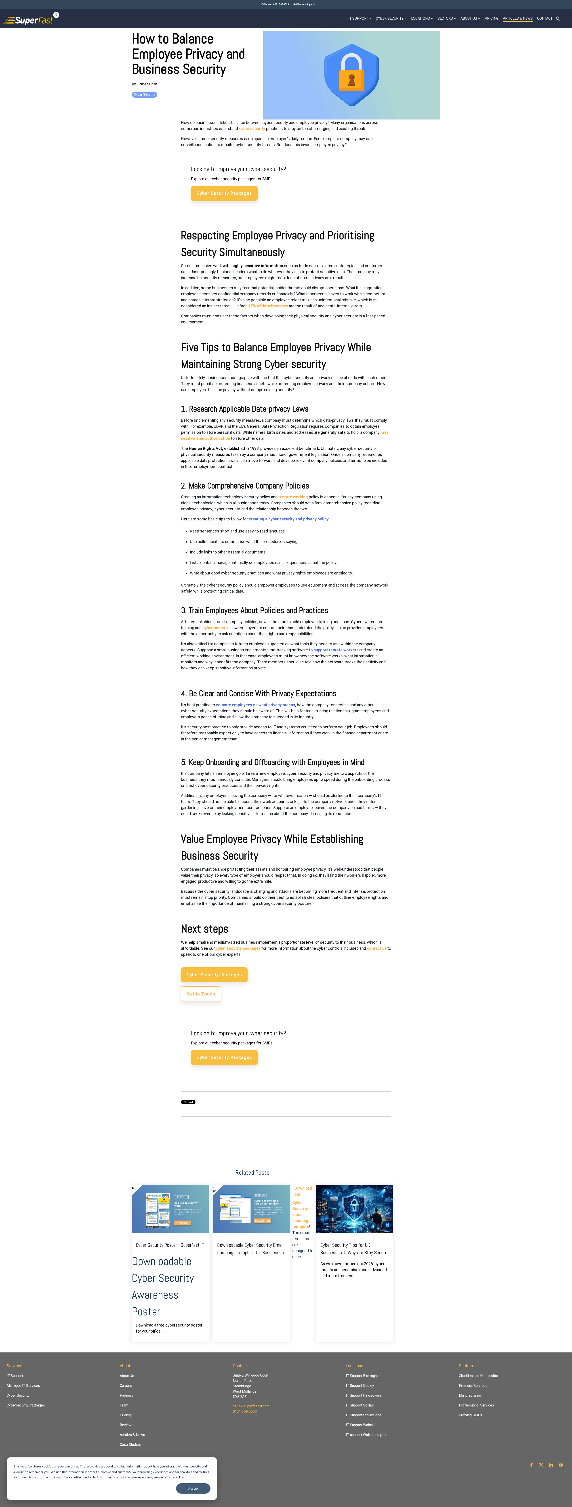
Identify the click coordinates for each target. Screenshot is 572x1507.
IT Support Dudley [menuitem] (360, 1385)
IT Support (358, 18)
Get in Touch (201, 994)
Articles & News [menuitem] (132, 1435)
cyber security (252, 128)
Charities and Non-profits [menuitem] (478, 1376)
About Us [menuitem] (127, 1376)
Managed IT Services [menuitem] (23, 1385)
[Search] (558, 18)
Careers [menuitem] (126, 1385)
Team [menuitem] (124, 1405)
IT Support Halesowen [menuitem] (363, 1395)
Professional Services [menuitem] (476, 1405)
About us (469, 18)
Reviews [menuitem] (126, 1425)
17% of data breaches (268, 306)
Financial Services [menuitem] (473, 1385)
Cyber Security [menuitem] (18, 1395)
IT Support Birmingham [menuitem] (363, 1376)
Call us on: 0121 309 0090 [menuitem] (275, 4)
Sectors (445, 18)
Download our (303, 1191)
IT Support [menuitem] (15, 1376)
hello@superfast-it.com (251, 1406)
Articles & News (518, 18)
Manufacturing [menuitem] (470, 1395)
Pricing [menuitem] (125, 1415)
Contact (545, 18)
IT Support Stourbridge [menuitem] (363, 1415)
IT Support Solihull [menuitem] (360, 1405)
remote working (293, 497)
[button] (532, 1465)
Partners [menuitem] (126, 1395)
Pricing (491, 18)
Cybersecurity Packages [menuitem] (26, 1405)
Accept (193, 1488)
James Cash (147, 84)
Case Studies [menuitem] (130, 1444)
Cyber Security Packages (224, 193)
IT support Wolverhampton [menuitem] (366, 1435)
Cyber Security (390, 18)
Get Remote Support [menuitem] (304, 4)
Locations (420, 18)
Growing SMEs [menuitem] (470, 1415)
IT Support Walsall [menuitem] (360, 1425)
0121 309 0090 (245, 1411)
